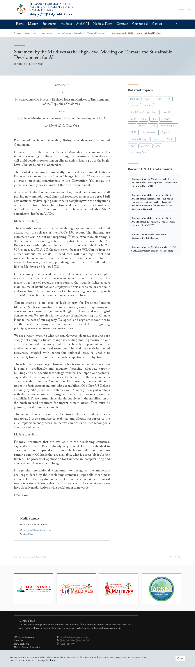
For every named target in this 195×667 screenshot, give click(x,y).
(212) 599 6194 (67, 640)
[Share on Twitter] (175, 556)
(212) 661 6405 (67, 643)
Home (20, 24)
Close (180, 658)
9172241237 (29, 533)
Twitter (180, 9)
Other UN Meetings (97, 32)
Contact (157, 24)
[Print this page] (179, 556)
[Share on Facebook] (170, 556)
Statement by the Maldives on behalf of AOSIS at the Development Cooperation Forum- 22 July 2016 (154, 182)
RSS (189, 9)
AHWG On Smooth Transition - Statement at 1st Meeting (149, 236)
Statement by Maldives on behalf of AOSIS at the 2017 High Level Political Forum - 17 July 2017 (153, 222)
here (52, 660)
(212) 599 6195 (83, 640)
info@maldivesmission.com (37, 530)
